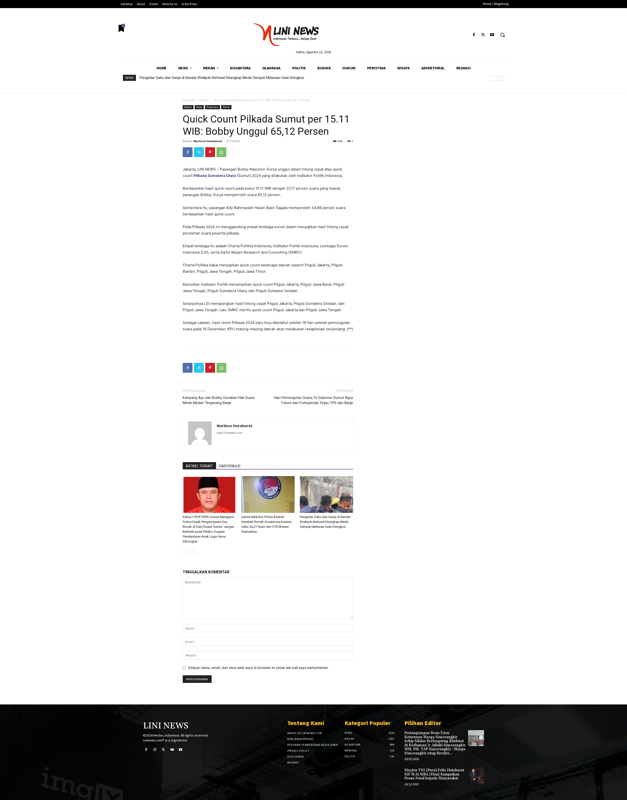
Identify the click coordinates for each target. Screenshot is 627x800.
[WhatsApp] (221, 152)
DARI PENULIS (230, 466)
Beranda (189, 100)
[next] (501, 78)
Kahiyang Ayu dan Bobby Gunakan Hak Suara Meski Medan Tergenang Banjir (218, 400)
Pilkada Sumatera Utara (214, 175)
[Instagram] (155, 750)
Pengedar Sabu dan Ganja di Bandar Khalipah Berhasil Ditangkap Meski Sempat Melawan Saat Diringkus (325, 522)
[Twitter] (483, 35)
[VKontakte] (172, 750)
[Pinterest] (210, 152)
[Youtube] (492, 35)
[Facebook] (473, 35)
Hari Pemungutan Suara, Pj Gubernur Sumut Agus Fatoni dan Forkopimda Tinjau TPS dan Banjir (313, 400)
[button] (502, 35)
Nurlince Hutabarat (207, 141)
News (199, 107)
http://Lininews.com (229, 432)
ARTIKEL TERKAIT (199, 466)
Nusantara (212, 107)
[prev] (493, 78)
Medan (204, 100)
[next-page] (194, 551)
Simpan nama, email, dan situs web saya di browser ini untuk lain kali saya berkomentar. (258, 667)
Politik (226, 107)
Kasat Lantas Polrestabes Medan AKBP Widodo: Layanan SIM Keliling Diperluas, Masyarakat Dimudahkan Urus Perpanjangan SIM (242, 77)
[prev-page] (186, 551)
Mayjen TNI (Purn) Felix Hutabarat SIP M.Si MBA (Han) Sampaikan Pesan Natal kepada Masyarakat (434, 774)
